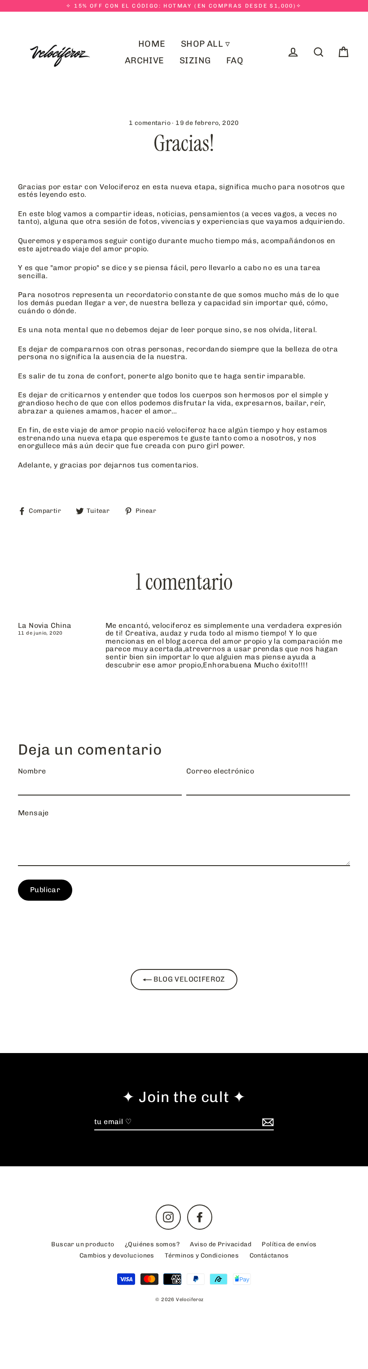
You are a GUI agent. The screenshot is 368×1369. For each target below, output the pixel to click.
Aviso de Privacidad (220, 1244)
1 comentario (150, 123)
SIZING (195, 60)
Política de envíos (289, 1244)
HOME (152, 44)
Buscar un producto (82, 1244)
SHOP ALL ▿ (205, 44)
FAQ (234, 60)
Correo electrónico (220, 771)
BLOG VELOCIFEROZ (188, 979)
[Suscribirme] (266, 1122)
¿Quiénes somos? (152, 1244)
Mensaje (33, 813)
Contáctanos (269, 1255)
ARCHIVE (144, 60)
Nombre (32, 771)
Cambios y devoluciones (116, 1255)
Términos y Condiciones (202, 1255)
